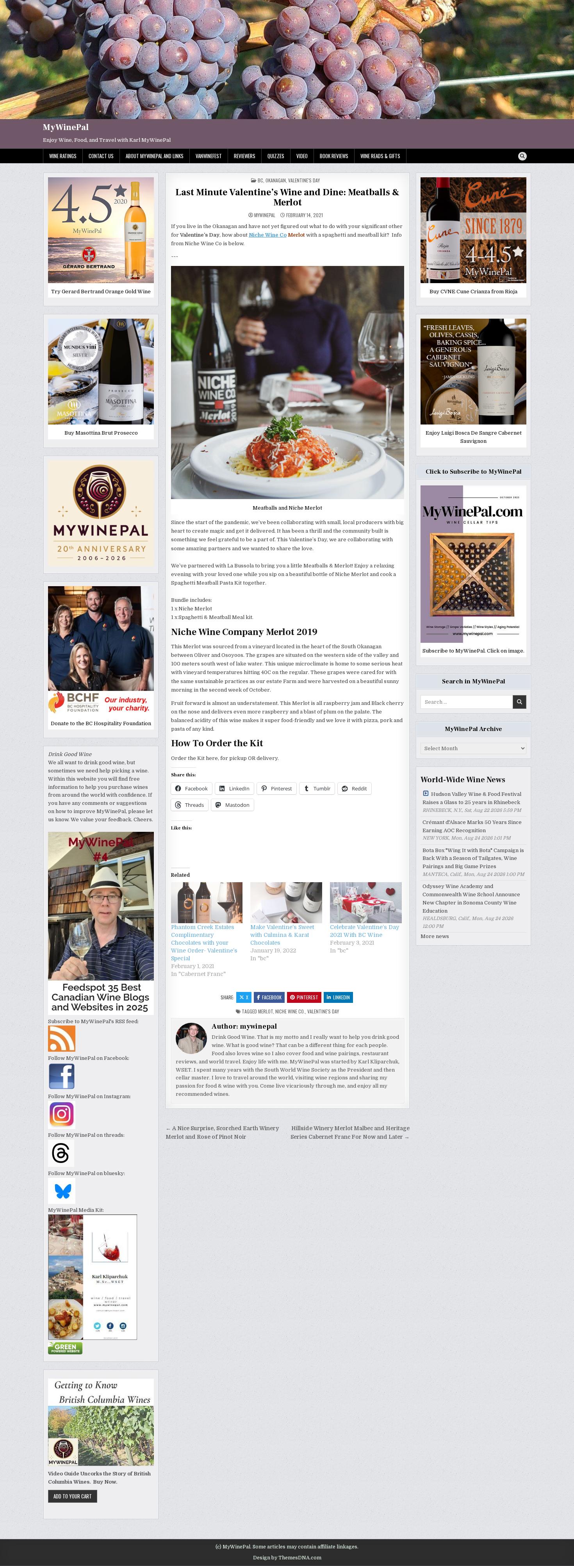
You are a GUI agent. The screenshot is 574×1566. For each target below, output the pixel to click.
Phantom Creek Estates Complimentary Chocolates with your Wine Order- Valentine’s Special (204, 942)
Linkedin (341, 997)
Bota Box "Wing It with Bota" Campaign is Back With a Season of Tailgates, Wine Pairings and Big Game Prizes (473, 858)
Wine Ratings (63, 156)
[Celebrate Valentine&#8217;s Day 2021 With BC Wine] (366, 902)
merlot (265, 1011)
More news (435, 936)
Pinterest (307, 997)
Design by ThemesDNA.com (287, 1558)
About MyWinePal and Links (155, 156)
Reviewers (244, 156)
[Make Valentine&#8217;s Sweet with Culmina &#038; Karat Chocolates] (286, 902)
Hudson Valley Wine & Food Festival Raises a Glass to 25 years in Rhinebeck (471, 798)
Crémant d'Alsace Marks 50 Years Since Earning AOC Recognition (472, 826)
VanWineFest (209, 156)
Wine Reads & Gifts (380, 156)
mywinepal (264, 215)
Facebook (272, 997)
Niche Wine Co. (290, 1011)
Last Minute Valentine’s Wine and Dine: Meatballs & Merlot (287, 197)
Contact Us (101, 156)
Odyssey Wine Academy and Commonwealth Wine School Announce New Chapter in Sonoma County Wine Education (471, 898)
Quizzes (275, 156)
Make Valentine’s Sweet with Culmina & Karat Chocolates (282, 935)
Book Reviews (334, 156)
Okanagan (276, 180)
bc (260, 180)
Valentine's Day (304, 180)
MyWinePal (66, 127)
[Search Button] (522, 156)
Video (302, 156)
